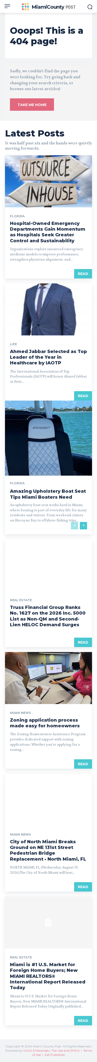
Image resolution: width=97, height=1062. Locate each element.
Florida (17, 216)
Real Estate (21, 600)
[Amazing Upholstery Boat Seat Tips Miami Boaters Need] (48, 467)
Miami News (20, 712)
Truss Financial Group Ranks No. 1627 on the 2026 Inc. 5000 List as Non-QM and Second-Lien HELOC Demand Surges (48, 616)
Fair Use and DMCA (66, 1050)
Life (13, 344)
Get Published (55, 1055)
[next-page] (83, 525)
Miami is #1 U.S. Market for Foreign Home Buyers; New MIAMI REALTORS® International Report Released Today (47, 976)
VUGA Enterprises (36, 1050)
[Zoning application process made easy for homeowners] (48, 678)
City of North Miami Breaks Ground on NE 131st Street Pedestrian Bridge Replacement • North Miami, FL (48, 850)
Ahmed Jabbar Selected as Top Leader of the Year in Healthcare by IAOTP (48, 357)
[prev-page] (74, 525)
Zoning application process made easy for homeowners (45, 723)
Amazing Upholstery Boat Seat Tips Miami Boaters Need (48, 494)
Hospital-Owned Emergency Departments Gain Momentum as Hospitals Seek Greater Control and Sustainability (47, 232)
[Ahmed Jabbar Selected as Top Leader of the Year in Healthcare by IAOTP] (48, 309)
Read (83, 274)
